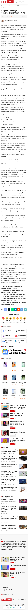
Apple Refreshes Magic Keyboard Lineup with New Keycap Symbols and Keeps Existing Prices (9, 458)
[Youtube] (20, 336)
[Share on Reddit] (12, 17)
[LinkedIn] (20, 341)
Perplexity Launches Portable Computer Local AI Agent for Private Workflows (9, 481)
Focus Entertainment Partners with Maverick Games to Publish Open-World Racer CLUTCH (9, 518)
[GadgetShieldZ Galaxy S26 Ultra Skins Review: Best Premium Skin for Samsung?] (5, 433)
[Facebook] (7, 331)
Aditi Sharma (5, 468)
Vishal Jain (4, 453)
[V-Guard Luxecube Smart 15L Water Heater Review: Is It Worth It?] (5, 567)
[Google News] (7, 341)
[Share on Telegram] (20, 607)
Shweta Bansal (5, 461)
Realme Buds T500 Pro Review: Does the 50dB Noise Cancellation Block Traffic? (17, 440)
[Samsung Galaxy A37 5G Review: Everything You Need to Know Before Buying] (5, 559)
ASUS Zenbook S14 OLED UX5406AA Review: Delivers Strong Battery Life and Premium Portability (18, 407)
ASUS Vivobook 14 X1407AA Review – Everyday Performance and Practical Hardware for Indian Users (18, 415)
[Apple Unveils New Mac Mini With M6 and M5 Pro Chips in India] (23, 489)
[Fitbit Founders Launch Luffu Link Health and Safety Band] (23, 466)
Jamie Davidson (9, 20)
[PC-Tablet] (7, 2)
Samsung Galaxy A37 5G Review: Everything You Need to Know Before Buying (17, 559)
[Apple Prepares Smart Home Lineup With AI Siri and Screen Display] (23, 452)
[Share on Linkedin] (14, 607)
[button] (16, 2)
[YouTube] (22, 600)
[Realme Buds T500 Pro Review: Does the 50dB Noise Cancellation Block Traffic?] (5, 440)
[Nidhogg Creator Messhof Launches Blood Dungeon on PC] (23, 501)
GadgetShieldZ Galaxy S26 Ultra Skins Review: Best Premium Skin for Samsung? (17, 432)
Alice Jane (4, 484)
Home (2, 5)
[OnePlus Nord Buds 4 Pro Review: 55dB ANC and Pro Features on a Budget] (5, 574)
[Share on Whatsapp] (9, 17)
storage (6, 231)
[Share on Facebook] (5, 17)
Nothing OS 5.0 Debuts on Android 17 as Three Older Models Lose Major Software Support (9, 473)
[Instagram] (7, 336)
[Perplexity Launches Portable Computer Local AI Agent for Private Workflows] (23, 481)
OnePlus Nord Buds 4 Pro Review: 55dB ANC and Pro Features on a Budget (17, 574)
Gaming (5, 5)
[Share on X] (7, 17)
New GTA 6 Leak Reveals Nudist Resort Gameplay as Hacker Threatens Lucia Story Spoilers (8, 527)
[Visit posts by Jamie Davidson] (2, 21)
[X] (20, 331)
